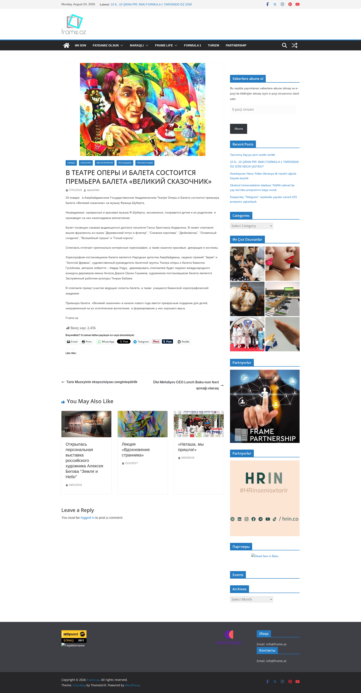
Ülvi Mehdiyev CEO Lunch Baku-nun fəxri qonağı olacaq (186, 385)
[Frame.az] (66, 45)
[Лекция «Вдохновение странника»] (143, 414)
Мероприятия (105, 163)
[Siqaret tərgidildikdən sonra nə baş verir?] (282, 334)
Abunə (238, 128)
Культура (86, 163)
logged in (87, 517)
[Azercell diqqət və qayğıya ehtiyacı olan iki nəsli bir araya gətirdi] (247, 264)
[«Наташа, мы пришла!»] (199, 414)
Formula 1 (192, 45)
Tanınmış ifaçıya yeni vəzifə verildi (252, 154)
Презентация (145, 163)
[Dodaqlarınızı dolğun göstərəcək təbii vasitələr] (282, 264)
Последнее (125, 163)
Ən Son (80, 45)
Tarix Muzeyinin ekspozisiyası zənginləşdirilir (101, 382)
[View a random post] (295, 45)
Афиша (71, 163)
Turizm (213, 45)
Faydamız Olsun (106, 45)
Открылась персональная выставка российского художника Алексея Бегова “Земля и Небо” (84, 460)
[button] (121, 45)
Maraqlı (137, 45)
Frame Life (164, 45)
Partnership (236, 45)
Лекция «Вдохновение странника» (136, 449)
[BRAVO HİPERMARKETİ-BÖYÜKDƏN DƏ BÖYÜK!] (282, 299)
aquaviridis (93, 190)
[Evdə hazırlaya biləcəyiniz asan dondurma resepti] (247, 299)
